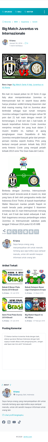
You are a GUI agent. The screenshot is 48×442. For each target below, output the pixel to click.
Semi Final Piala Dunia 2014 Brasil (12, 316)
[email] (36, 231)
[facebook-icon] (3, 422)
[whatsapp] (20, 231)
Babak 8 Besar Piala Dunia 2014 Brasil (11, 288)
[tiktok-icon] (19, 422)
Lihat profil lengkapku (13, 415)
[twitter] (14, 231)
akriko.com (28, 437)
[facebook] (9, 231)
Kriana (16, 392)
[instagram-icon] (9, 422)
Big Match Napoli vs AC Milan (34, 316)
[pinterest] (31, 231)
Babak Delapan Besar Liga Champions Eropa (35, 288)
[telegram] (25, 231)
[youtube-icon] (14, 422)
